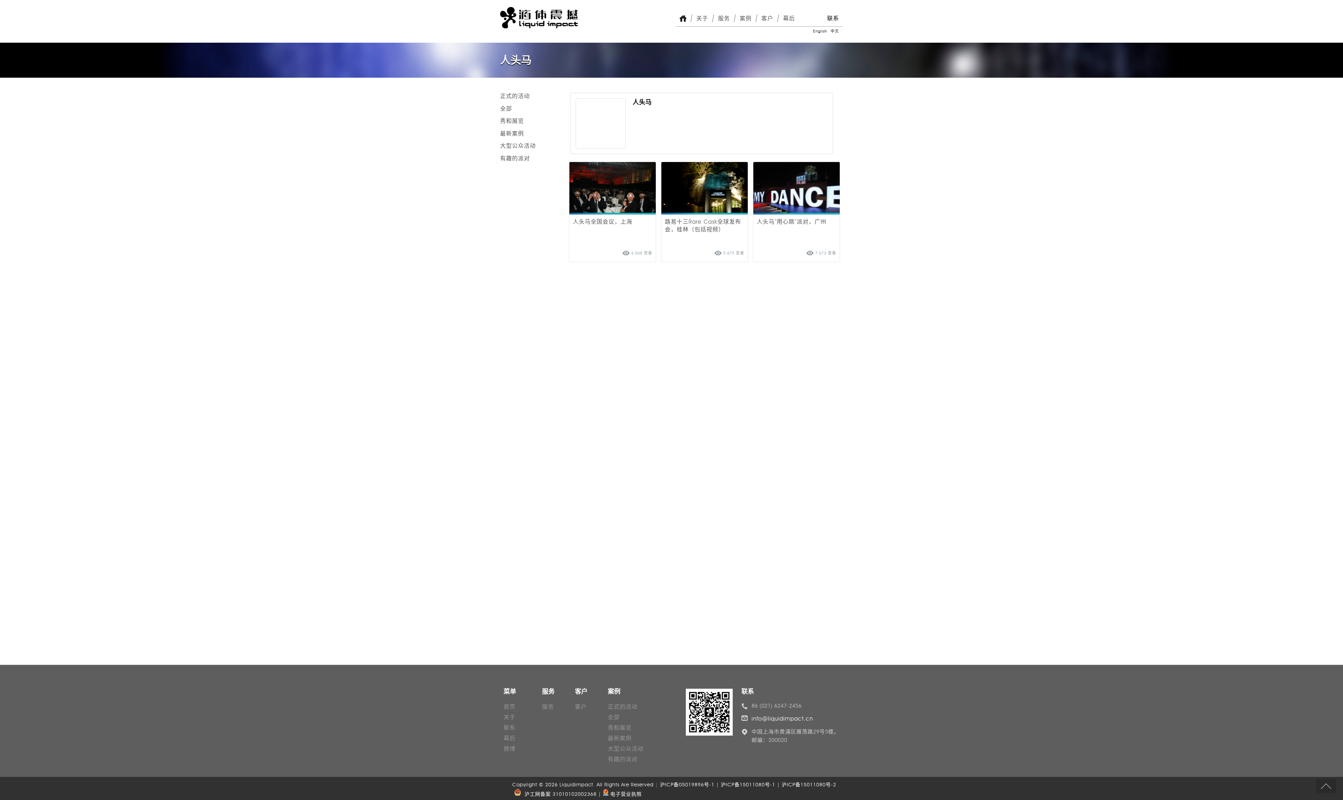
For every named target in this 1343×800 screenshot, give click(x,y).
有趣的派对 (515, 158)
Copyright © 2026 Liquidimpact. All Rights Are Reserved (583, 785)
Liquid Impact (539, 17)
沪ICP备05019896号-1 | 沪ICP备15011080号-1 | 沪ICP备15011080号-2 (748, 785)
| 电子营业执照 (620, 794)
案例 (746, 18)
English (820, 31)
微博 (510, 748)
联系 (833, 18)
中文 (835, 31)
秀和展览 (512, 121)
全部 (506, 108)
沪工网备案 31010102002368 (559, 794)
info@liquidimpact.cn (782, 718)
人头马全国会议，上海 (602, 221)
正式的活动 (515, 96)
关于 (702, 18)
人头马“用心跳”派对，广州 (791, 221)
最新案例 (512, 133)
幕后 (789, 18)
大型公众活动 (518, 145)
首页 (510, 706)
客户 (767, 18)
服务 (724, 18)
